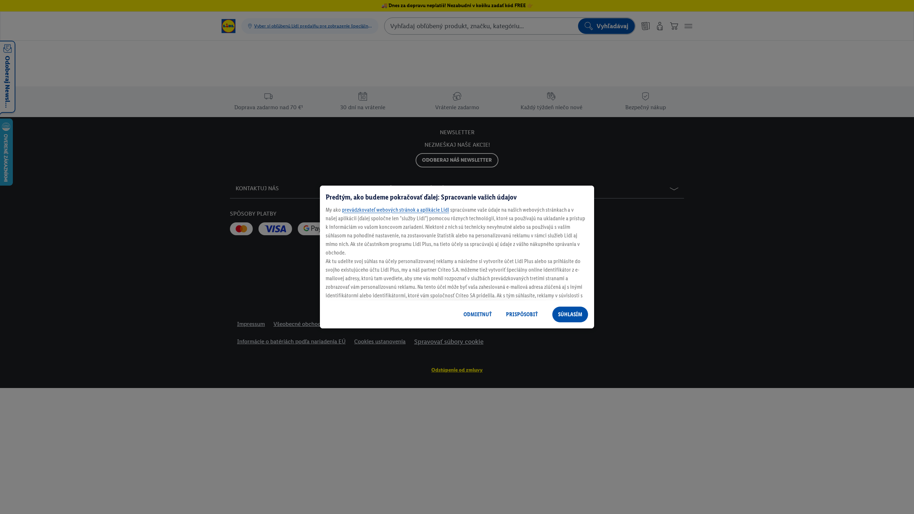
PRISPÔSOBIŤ (522, 314)
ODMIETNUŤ (477, 314)
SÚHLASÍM (570, 314)
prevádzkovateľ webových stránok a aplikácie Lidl (395, 209)
